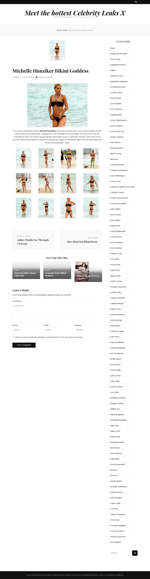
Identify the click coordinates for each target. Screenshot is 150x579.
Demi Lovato (115, 214)
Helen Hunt (115, 270)
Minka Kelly (115, 436)
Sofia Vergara (116, 497)
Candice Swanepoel (119, 170)
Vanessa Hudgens (118, 525)
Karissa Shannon (117, 314)
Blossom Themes (98, 575)
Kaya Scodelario (117, 342)
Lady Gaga (115, 381)
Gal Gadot (114, 259)
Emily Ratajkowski (118, 231)
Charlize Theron (117, 192)
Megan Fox (115, 409)
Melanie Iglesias (117, 414)
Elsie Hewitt (115, 226)
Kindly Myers (115, 359)
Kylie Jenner (115, 375)
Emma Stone (116, 237)
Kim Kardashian (117, 353)
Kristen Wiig (115, 370)
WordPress (119, 575)
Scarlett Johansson (118, 486)
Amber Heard (116, 92)
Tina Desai (114, 520)
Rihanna (113, 470)
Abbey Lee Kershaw (118, 53)
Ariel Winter (115, 142)
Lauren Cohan (116, 386)
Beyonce (114, 159)
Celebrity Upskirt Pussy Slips (122, 187)
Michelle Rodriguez (118, 420)
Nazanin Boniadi (117, 442)
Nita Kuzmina (116, 453)
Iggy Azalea (115, 276)
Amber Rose (115, 98)
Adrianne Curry (117, 76)
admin (17, 77)
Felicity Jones (116, 253)
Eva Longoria (115, 248)
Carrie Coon (115, 181)
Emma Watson (116, 242)
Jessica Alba (115, 292)
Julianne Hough (117, 303)
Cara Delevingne (117, 176)
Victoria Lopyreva (118, 536)
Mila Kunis (114, 425)
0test (15, 65)
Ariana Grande (116, 137)
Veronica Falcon (117, 531)
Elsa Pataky (115, 220)
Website (78, 325)
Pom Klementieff (117, 464)
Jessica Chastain (117, 298)
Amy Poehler (116, 103)
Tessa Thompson (117, 514)
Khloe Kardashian (117, 348)
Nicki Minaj (114, 448)
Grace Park (115, 264)
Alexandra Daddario (119, 81)
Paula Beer (115, 459)
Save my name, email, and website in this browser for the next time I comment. (49, 337)
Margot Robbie (116, 403)
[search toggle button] (136, 2)
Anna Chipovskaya (118, 120)
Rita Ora (113, 475)
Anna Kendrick (116, 126)
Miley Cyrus (115, 431)
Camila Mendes (117, 164)
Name (15, 325)
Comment (16, 301)
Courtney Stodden (118, 203)
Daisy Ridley (115, 209)
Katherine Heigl (117, 331)
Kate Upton (115, 325)
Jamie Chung (116, 281)
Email (46, 325)
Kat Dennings (116, 320)
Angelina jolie (116, 115)
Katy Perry (115, 336)
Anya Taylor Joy (117, 131)
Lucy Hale (114, 392)
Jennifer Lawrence (118, 287)
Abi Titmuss (115, 59)
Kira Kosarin (115, 364)
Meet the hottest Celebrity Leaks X (75, 12)
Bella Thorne (115, 153)
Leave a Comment (45, 77)
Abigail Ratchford (117, 65)
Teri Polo (114, 509)
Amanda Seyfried (117, 87)
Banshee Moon (116, 148)
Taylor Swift (115, 503)
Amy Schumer (116, 109)
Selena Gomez (116, 492)
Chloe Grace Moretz (119, 198)
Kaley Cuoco (115, 309)
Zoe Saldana (115, 542)
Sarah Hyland (116, 481)
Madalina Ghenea (118, 398)
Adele (112, 70)
